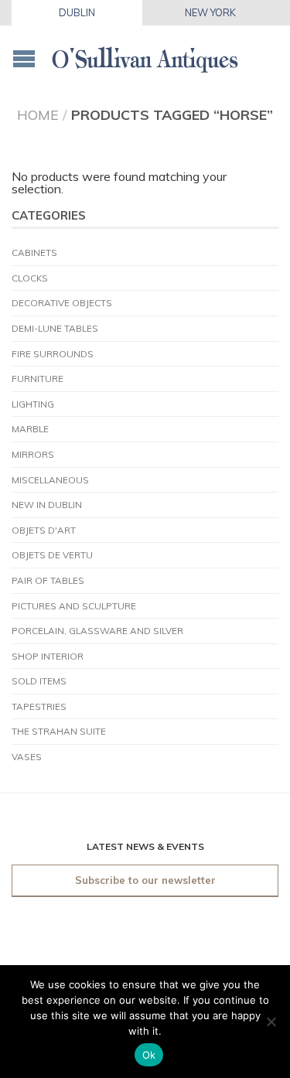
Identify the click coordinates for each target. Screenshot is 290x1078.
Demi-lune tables (55, 328)
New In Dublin (47, 504)
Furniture (37, 378)
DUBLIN (77, 12)
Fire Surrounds (53, 354)
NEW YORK (210, 12)
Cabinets (34, 252)
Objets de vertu (52, 555)
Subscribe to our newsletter (145, 880)
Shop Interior (48, 656)
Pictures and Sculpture (74, 606)
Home (38, 114)
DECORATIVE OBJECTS (62, 303)
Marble (30, 429)
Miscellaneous (50, 480)
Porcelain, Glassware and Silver (97, 630)
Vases (27, 756)
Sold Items (39, 681)
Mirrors (33, 454)
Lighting (33, 404)
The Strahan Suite (59, 731)
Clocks (30, 278)
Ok (149, 1055)
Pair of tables (48, 580)
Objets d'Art (44, 530)
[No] (270, 1021)
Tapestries (39, 706)
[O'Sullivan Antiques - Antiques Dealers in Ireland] (145, 54)
